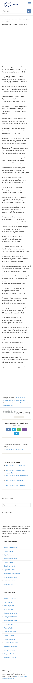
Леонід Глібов (8, 628)
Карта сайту (10, 678)
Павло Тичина (9, 635)
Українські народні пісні (12, 573)
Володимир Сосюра (11, 617)
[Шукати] (29, 11)
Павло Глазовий (9, 639)
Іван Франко (19, 417)
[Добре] (11, 411)
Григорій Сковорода (11, 643)
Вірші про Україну (10, 566)
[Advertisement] (16, 46)
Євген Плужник (9, 650)
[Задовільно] (8, 411)
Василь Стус (8, 624)
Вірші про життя (9, 562)
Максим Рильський (11, 620)
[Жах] (3, 411)
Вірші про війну (9, 551)
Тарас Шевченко (9, 598)
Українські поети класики (14, 449)
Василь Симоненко (10, 613)
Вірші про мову (9, 570)
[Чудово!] (14, 411)
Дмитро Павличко (10, 646)
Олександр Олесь (10, 632)
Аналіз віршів (8, 584)
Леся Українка (9, 606)
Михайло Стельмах (10, 657)
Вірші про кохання (10, 547)
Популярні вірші (9, 581)
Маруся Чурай (9, 654)
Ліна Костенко (9, 609)
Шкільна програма (10, 577)
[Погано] (6, 411)
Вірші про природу (10, 559)
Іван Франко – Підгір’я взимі (15, 485)
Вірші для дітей (9, 555)
